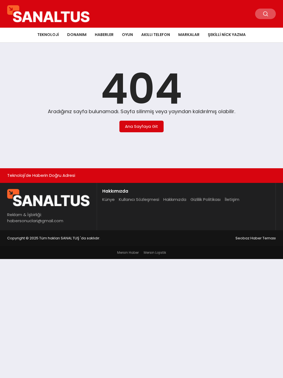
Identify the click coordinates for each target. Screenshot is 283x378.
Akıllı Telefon (155, 34)
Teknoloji (48, 34)
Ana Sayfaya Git (141, 126)
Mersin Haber (128, 252)
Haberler (104, 34)
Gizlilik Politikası (205, 199)
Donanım (77, 34)
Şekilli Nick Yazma (227, 34)
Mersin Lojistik (155, 252)
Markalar (189, 34)
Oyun (127, 34)
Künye (108, 199)
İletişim (232, 199)
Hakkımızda (174, 199)
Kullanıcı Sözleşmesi (139, 199)
